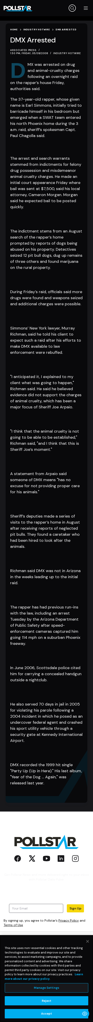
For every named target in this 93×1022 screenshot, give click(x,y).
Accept (46, 1013)
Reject (46, 1001)
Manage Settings (46, 988)
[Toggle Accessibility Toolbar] (85, 1014)
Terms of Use (13, 925)
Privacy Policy (68, 920)
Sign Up (75, 908)
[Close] (88, 941)
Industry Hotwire (67, 53)
